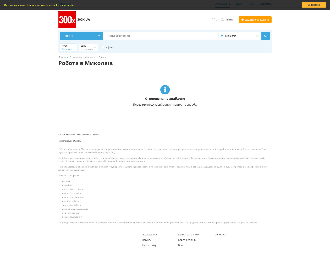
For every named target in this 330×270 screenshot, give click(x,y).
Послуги (146, 239)
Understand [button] (313, 5)
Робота (96, 134)
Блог (181, 245)
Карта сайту (149, 245)
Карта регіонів (187, 239)
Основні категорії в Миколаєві (73, 134)
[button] (77, 5)
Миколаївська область (69, 140)
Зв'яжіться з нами (188, 234)
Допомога (220, 234)
